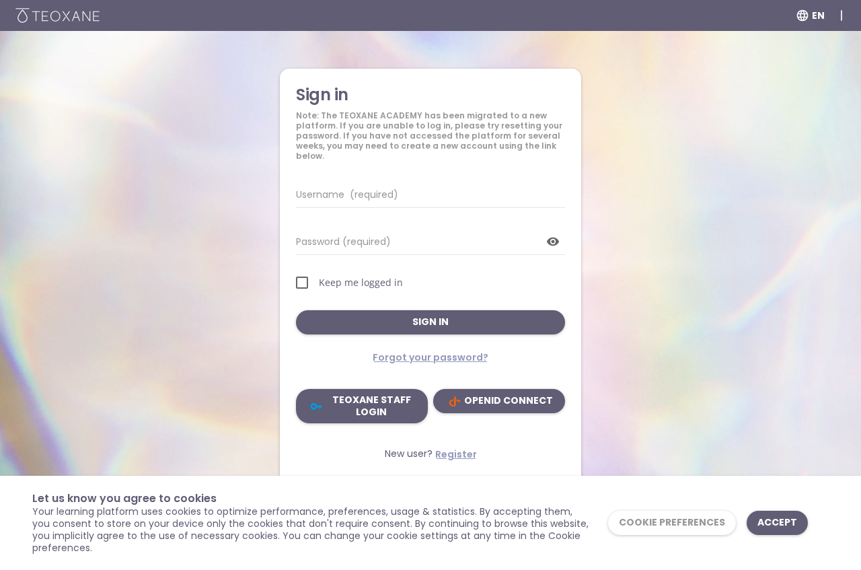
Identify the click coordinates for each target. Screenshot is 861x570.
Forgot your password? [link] (430, 357)
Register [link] (456, 454)
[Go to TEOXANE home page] (57, 15)
